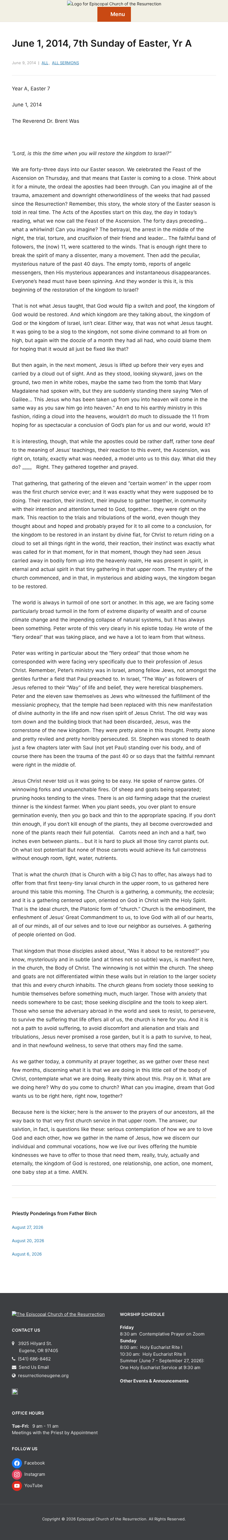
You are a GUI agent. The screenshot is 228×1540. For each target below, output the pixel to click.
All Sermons (65, 62)
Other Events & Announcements (154, 1381)
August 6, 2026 (27, 1253)
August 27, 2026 (27, 1227)
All (45, 62)
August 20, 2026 (28, 1240)
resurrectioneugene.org (43, 1375)
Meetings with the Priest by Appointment (55, 1432)
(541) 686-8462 (34, 1359)
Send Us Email (33, 1367)
